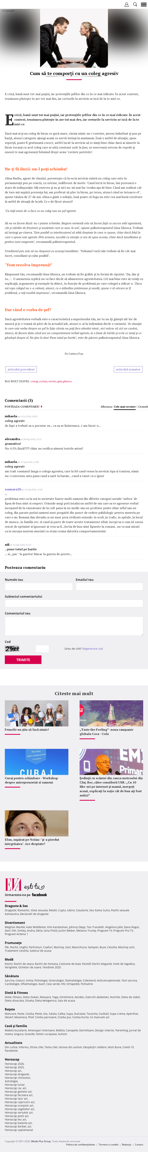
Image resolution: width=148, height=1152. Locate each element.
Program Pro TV (123, 930)
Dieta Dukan (31, 997)
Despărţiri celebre (95, 1047)
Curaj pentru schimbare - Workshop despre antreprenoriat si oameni (31, 780)
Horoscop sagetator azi (19, 1109)
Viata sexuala (39, 910)
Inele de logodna (124, 964)
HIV (63, 984)
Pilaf (31, 1017)
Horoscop (12, 1059)
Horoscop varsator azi (19, 1112)
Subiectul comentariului (23, 596)
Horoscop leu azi (15, 1119)
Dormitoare (86, 1030)
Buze (103, 947)
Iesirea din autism (70, 1047)
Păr (7, 947)
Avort (41, 984)
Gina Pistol (50, 930)
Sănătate (12, 976)
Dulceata (79, 1013)
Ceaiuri (20, 980)
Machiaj (59, 947)
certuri (43, 381)
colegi (34, 381)
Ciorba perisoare (45, 1017)
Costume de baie (70, 964)
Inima (29, 980)
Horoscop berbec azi (18, 1126)
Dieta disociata (14, 1000)
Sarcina (9, 980)
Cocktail (104, 1013)
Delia (39, 930)
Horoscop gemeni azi (18, 1091)
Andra (31, 930)
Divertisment (15, 923)
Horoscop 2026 (14, 1064)
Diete (8, 997)
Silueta (29, 1000)
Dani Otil (10, 930)
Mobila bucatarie (16, 1030)
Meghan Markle (15, 927)
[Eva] (12, 4)
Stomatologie (73, 980)
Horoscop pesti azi (17, 1116)
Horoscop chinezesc (17, 1077)
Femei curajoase (46, 1034)
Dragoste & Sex (16, 906)
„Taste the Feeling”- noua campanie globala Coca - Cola (106, 731)
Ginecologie (56, 980)
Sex (91, 910)
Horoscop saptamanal (19, 1130)
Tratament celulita (17, 950)
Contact (139, 1144)
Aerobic (79, 997)
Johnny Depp (77, 927)
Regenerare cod (92, 648)
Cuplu (62, 910)
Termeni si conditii (108, 1144)
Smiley (21, 930)
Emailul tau (85, 580)
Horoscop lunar (15, 1084)
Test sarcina (129, 980)
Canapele (72, 1030)
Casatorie (82, 910)
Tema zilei (51, 1047)
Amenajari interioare (41, 1030)
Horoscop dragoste (17, 1074)
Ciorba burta (80, 1017)
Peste (38, 1013)
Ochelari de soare (29, 967)
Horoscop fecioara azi (19, 1095)
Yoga (55, 997)
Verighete (11, 967)
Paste (20, 1013)
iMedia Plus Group (41, 1141)
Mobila (60, 1030)
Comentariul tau (17, 613)
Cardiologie (12, 984)
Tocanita (92, 1013)
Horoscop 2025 (14, 1067)
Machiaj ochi (126, 947)
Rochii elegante (102, 964)
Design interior (104, 1030)
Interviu (24, 1047)
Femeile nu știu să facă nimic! (27, 729)
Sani (68, 947)
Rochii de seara (24, 964)
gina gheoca (64, 381)
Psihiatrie (87, 984)
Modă (9, 959)
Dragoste (10, 910)
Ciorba (29, 1013)
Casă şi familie (16, 1026)
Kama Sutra (102, 910)
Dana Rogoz (131, 927)
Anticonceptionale (108, 980)
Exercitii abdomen (97, 997)
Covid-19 (128, 1047)
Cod (8, 642)
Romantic (24, 910)
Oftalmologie (29, 984)
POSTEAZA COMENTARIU (22, 406)
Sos (45, 1013)
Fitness (17, 997)
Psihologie (41, 980)
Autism (62, 1034)
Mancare (10, 1013)
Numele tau (14, 580)
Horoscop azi (13, 1071)
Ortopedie (73, 984)
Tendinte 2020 (51, 967)
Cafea (61, 1013)
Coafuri (48, 947)
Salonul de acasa (40, 950)
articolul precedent (21, 369)
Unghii (23, 947)
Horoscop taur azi (16, 1098)
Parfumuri (35, 947)
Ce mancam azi (99, 1017)
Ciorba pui (64, 1017)
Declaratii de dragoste (34, 914)
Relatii (53, 910)
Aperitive (132, 1013)
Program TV (104, 930)
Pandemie (11, 1050)
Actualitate (13, 1043)
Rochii (14, 947)
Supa (69, 1013)
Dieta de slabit (130, 997)
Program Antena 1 (16, 934)
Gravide (30, 1034)
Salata (53, 1013)
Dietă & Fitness (16, 993)
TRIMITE (23, 659)
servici (52, 381)
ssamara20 (13, 489)
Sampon (93, 947)
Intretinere (66, 997)
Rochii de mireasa (46, 964)
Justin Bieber (67, 930)
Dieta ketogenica (45, 1000)
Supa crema (117, 1013)
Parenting (121, 1030)
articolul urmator (128, 369)
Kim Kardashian (57, 927)
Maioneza (20, 1017)
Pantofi (86, 964)
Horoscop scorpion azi (19, 1105)
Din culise (11, 1047)
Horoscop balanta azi (18, 1123)
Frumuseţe (13, 943)
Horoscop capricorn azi (19, 1102)
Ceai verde (53, 984)
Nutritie (115, 997)
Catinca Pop (76, 353)
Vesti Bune (114, 1047)
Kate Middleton (36, 927)
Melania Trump (86, 930)
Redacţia (126, 1144)
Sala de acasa (66, 1000)
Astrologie (11, 1081)
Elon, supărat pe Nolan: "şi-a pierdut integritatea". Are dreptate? (32, 841)
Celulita (112, 947)
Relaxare (45, 997)
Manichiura (79, 947)
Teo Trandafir (95, 927)
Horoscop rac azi (15, 1088)
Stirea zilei (36, 1047)
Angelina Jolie (114, 927)
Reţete (10, 1009)
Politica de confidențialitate (80, 1144)
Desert (9, 1017)
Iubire (71, 910)
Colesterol (89, 980)
